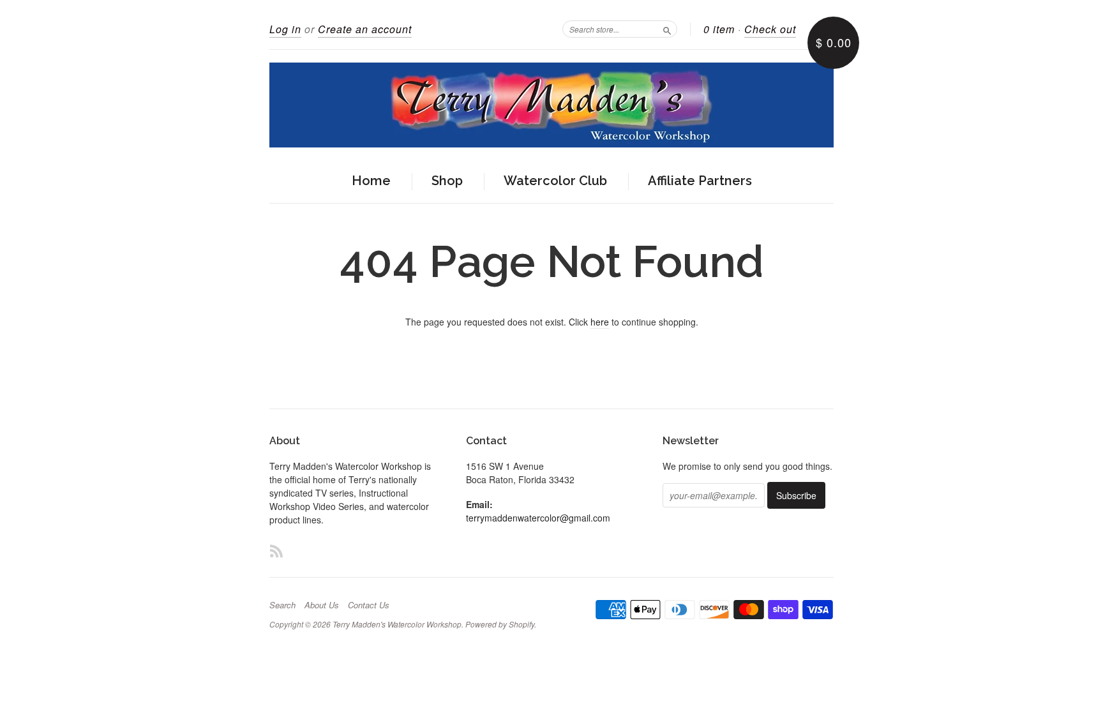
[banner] (551, 105)
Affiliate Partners (700, 181)
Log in (285, 29)
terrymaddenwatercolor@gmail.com (538, 517)
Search (282, 605)
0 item (719, 29)
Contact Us (368, 605)
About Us (321, 605)
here (599, 321)
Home (371, 181)
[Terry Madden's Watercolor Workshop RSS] (276, 550)
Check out (770, 29)
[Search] (667, 29)
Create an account (365, 29)
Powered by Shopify (499, 624)
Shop (447, 181)
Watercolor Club (555, 181)
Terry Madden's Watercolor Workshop (397, 624)
